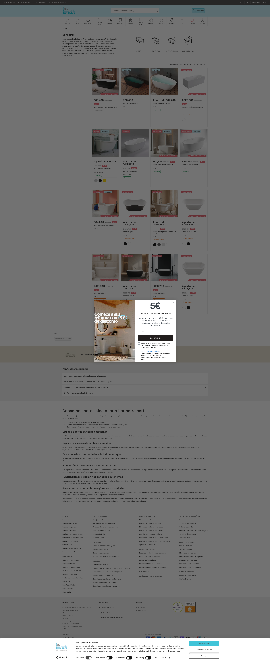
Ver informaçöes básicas (150, 351)
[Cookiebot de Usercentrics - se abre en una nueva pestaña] (62, 657)
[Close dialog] (173, 302)
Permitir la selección (204, 650)
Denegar (204, 656)
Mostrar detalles (161, 658)
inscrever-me (155, 338)
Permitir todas (204, 643)
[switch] (110, 657)
